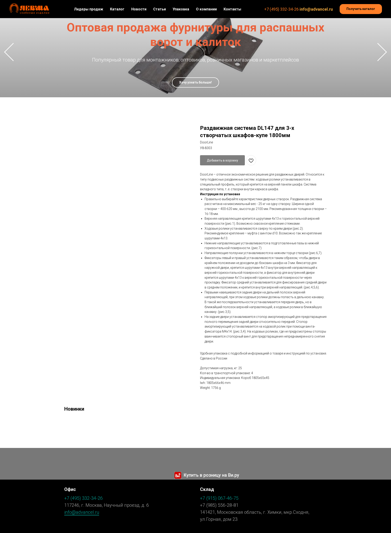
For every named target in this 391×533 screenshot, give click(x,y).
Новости (138, 9)
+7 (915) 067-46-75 (219, 498)
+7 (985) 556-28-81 (219, 505)
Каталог (117, 9)
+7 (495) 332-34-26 (281, 9)
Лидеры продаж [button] (88, 9)
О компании (206, 9)
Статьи (159, 9)
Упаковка (181, 9)
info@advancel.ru (316, 9)
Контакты (232, 9)
